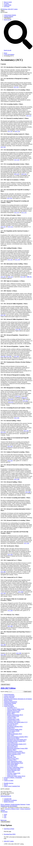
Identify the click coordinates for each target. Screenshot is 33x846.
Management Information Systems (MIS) (17, 748)
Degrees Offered (8, 700)
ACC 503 (16, 356)
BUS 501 (10, 399)
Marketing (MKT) (11, 750)
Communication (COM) (13, 719)
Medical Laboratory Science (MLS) (16, 752)
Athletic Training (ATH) (13, 712)
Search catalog (4, 691)
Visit (5, 816)
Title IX (6, 784)
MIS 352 (29, 276)
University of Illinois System (12, 808)
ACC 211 (16, 87)
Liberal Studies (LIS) (12, 745)
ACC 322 (16, 160)
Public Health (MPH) (12, 764)
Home (5, 53)
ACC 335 (17, 259)
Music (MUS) (10, 755)
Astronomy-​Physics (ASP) (14, 710)
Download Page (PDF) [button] (10, 834)
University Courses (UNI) (13, 773)
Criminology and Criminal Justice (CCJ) (17, 722)
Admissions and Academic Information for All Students (18, 699)
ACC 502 (18, 329)
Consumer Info (7, 798)
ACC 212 (28, 115)
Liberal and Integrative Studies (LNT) (16, 744)
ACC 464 (27, 492)
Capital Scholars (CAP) (13, 716)
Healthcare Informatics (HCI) (14, 733)
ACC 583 (18, 653)
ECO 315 (24, 397)
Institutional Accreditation (10, 800)
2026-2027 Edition (8, 688)
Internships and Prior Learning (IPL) (16, 741)
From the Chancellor (9, 697)
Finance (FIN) (10, 732)
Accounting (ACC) (12, 707)
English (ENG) (11, 728)
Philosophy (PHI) (11, 757)
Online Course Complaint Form (12, 786)
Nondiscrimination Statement (18, 804)
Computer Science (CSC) (13, 720)
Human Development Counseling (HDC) (17, 736)
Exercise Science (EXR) (13, 731)
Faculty (6, 779)
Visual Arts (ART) (11, 774)
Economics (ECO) (11, 725)
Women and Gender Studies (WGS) (16, 776)
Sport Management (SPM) (13, 768)
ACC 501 (3, 315)
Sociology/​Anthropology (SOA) (15, 767)
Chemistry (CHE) (11, 717)
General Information (9, 694)
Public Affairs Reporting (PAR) (15, 763)
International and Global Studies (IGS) (17, 739)
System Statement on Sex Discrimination (15, 805)
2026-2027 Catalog (9, 841)
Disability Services (8, 783)
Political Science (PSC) (13, 758)
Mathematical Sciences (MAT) (14, 751)
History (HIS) (10, 735)
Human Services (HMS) (13, 738)
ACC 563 (3, 593)
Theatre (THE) (11, 771)
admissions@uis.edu (6, 796)
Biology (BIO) (10, 713)
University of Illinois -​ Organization (13, 777)
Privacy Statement (5, 804)
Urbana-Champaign (25, 808)
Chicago (3, 810)
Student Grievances (9, 801)
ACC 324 (16, 479)
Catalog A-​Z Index (8, 780)
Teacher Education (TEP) (13, 770)
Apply (5, 814)
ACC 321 (3, 147)
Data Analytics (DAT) (12, 723)
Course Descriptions (9, 54)
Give (5, 817)
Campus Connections (9, 696)
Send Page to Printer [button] (9, 828)
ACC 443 (10, 554)
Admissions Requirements (10, 701)
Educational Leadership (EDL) (15, 726)
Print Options (7, 18)
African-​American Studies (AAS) (15, 709)
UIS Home (6, 6)
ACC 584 (3, 644)
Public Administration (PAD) (14, 761)
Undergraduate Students (10, 15)
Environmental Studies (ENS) (14, 729)
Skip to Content (8, 2)
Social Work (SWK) (12, 766)
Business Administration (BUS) (15, 715)
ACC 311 (17, 396)
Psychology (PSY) (11, 760)
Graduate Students (8, 16)
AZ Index (6, 3)
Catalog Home (7, 5)
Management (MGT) (12, 747)
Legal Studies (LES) (12, 742)
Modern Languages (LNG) (14, 754)
